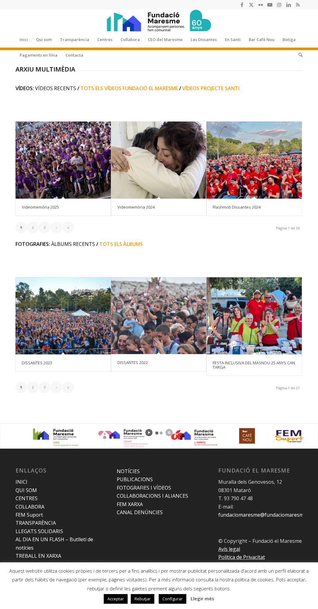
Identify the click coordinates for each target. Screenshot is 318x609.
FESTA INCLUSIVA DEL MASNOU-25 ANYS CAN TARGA (254, 365)
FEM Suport (29, 514)
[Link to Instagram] (279, 4)
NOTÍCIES (128, 471)
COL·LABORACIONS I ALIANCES (152, 495)
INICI (21, 481)
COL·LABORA (30, 506)
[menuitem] (24, 39)
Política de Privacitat (241, 557)
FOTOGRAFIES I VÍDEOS (144, 487)
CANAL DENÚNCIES (140, 512)
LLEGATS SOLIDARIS (39, 531)
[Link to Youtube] (269, 4)
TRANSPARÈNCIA (36, 522)
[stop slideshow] (169, 432)
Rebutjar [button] (142, 599)
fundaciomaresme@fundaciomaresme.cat (266, 514)
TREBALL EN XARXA (38, 555)
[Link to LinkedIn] (288, 4)
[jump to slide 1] (157, 433)
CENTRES (27, 498)
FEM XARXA (130, 504)
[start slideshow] (149, 432)
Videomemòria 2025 (40, 207)
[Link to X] (251, 4)
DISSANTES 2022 (132, 362)
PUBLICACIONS (135, 479)
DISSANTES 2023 (37, 363)
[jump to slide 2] (161, 433)
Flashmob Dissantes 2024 (237, 207)
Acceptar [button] (115, 599)
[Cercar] (298, 55)
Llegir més (202, 598)
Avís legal (229, 549)
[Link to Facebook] (241, 4)
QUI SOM (26, 490)
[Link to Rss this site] (297, 4)
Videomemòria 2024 (136, 207)
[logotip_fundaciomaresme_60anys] (159, 20)
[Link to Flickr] (260, 4)
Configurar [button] (172, 599)
